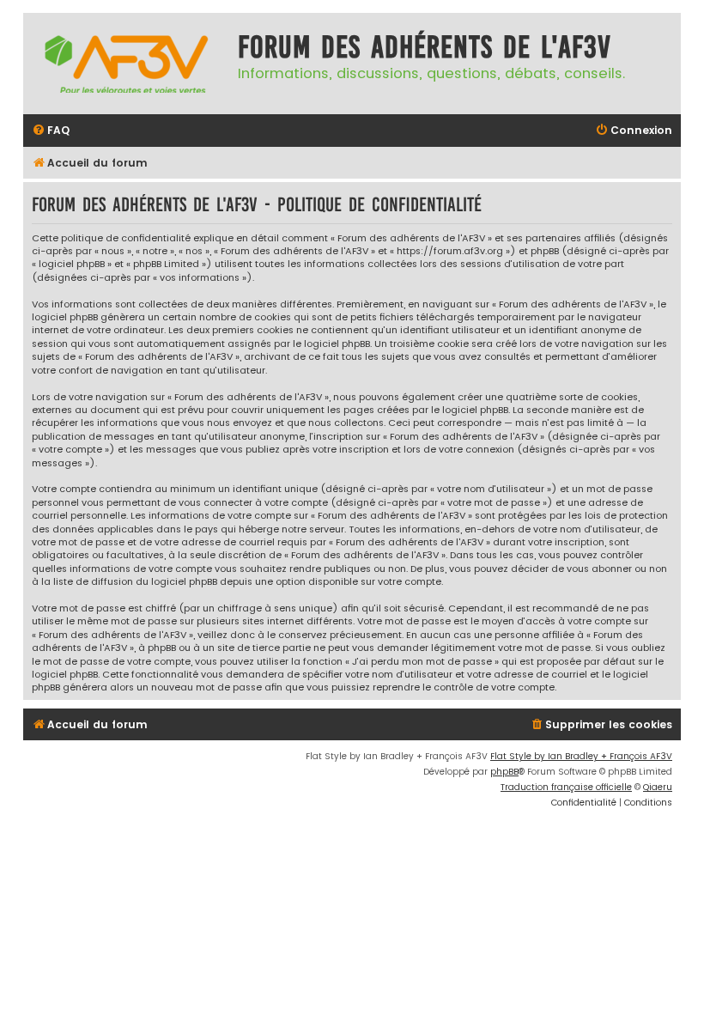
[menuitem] (51, 131)
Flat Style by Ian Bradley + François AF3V (581, 756)
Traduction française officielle (566, 787)
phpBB (504, 771)
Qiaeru (657, 787)
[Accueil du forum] (126, 63)
